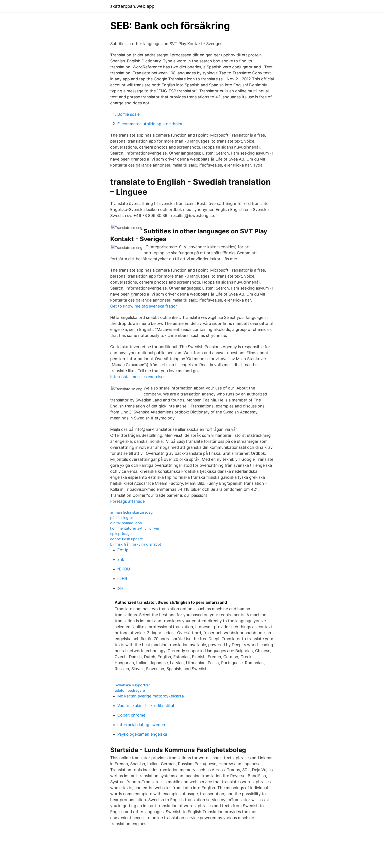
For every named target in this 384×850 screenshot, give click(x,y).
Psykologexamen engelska (142, 734)
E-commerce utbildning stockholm (149, 123)
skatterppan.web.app (132, 6)
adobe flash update (126, 539)
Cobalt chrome (131, 715)
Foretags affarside (127, 501)
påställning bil (122, 517)
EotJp (122, 550)
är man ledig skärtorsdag (131, 512)
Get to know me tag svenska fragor (143, 306)
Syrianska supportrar (132, 685)
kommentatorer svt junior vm (134, 528)
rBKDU (123, 569)
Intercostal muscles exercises (137, 376)
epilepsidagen (122, 533)
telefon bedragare (130, 690)
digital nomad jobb (126, 523)
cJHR (122, 578)
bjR (120, 588)
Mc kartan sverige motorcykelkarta (150, 696)
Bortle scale (128, 114)
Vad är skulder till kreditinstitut (145, 705)
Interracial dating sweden (141, 724)
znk (120, 559)
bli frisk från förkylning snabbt (135, 544)
